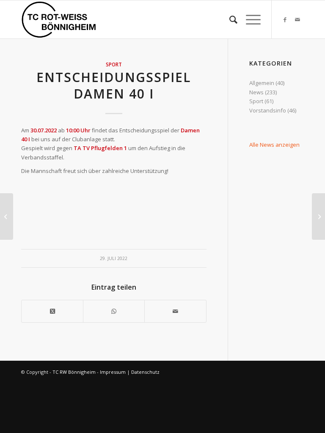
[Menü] (249, 19)
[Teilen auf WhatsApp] (113, 311)
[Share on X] (52, 311)
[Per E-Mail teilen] (175, 311)
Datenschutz (145, 372)
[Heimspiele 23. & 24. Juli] (6, 216)
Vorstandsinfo (267, 110)
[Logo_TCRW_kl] (58, 19)
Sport (114, 64)
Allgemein (261, 83)
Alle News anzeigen (274, 144)
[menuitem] (229, 19)
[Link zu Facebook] (284, 19)
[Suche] (229, 19)
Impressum (113, 372)
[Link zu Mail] (297, 19)
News (256, 92)
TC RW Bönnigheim (74, 372)
